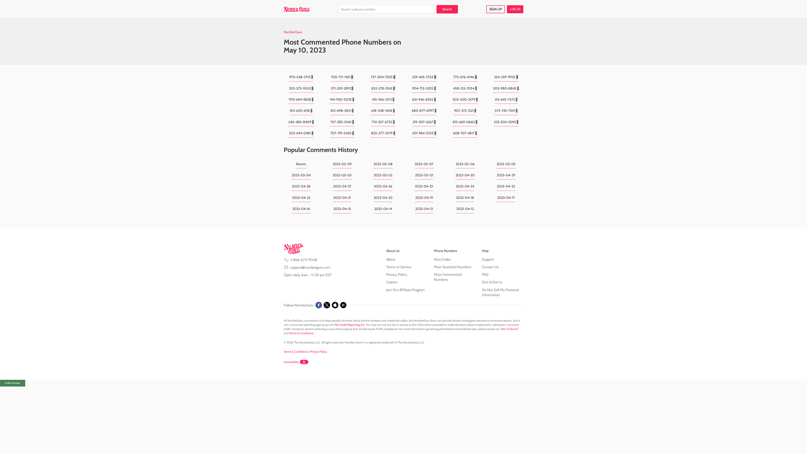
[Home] (297, 9)
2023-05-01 (424, 175)
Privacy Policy (396, 274)
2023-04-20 (383, 198)
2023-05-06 (465, 164)
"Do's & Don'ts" (509, 329)
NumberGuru (293, 32)
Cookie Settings (12, 382)
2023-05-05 (506, 164)
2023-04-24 (465, 186)
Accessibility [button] (291, 362)
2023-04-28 (301, 186)
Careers (391, 282)
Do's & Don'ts (492, 282)
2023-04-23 (506, 186)
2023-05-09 (342, 164)
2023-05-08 (383, 164)
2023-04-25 (424, 186)
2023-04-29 (506, 175)
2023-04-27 (342, 186)
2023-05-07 (424, 164)
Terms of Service (398, 267)
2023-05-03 (342, 175)
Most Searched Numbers (452, 267)
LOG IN (515, 9)
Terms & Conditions (301, 333)
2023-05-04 (301, 175)
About (390, 259)
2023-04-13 (424, 209)
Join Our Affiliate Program (405, 290)
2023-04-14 (383, 209)
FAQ (485, 274)
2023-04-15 (342, 209)
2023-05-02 (383, 175)
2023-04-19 (424, 198)
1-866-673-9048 (303, 260)
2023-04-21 (342, 198)
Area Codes (442, 259)
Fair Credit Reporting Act (350, 325)
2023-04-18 (465, 198)
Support (488, 259)
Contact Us (490, 267)
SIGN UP (495, 9)
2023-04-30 (465, 175)
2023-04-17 (506, 198)
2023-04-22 (301, 198)
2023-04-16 (301, 209)
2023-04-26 (383, 186)
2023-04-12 (465, 209)
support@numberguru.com (310, 267)
